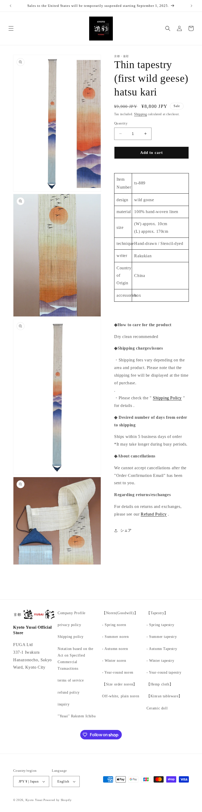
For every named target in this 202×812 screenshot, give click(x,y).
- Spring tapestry (160, 625)
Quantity (121, 123)
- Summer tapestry (162, 637)
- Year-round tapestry (164, 672)
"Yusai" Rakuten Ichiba (76, 716)
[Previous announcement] (10, 6)
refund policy (69, 692)
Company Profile (71, 613)
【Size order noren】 (119, 684)
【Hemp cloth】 (160, 684)
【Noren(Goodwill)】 (120, 613)
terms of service (71, 680)
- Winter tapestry (160, 661)
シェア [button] (126, 530)
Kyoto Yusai (34, 799)
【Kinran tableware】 (164, 696)
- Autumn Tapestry (162, 649)
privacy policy (69, 625)
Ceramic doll (157, 708)
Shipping (140, 114)
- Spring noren (114, 625)
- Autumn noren (115, 649)
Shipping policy (71, 637)
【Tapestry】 (157, 613)
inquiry (63, 704)
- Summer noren (115, 637)
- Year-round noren (117, 672)
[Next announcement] (191, 6)
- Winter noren (114, 661)
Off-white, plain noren (120, 696)
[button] (11, 28)
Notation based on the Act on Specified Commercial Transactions (75, 659)
